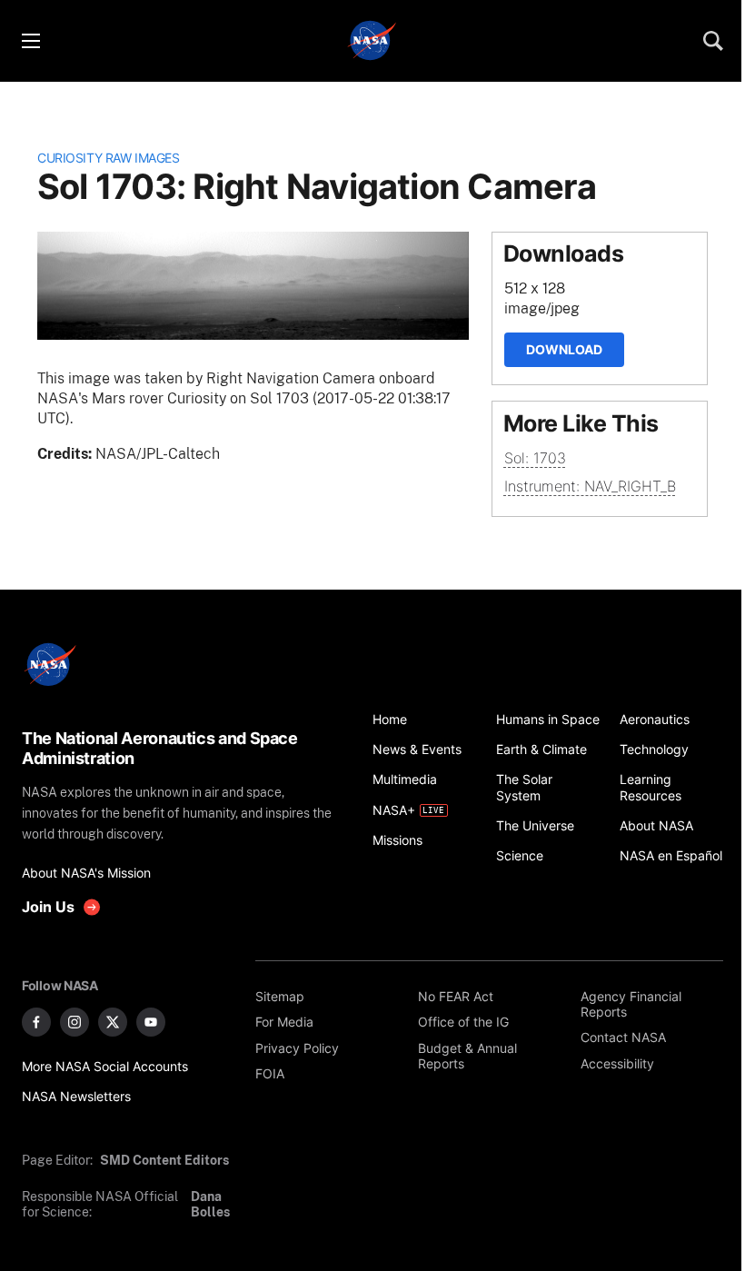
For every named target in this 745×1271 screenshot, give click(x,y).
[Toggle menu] (30, 41)
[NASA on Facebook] (36, 1022)
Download (564, 349)
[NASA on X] (112, 1022)
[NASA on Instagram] (74, 1022)
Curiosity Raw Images (108, 157)
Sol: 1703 (535, 458)
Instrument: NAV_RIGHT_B (590, 486)
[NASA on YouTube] (150, 1022)
